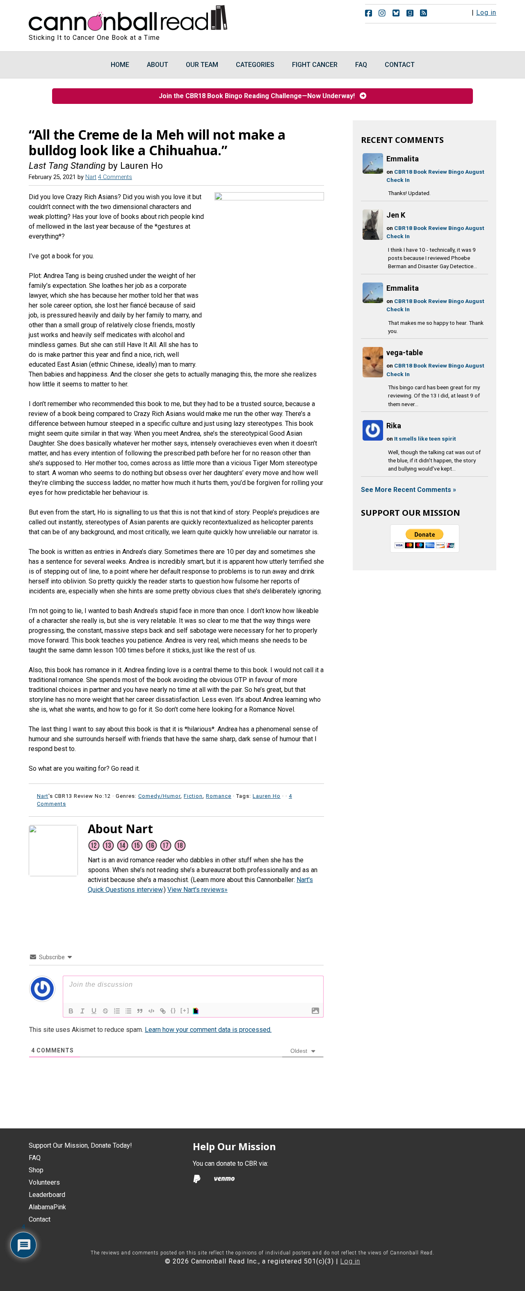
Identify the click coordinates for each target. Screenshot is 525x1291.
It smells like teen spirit (425, 438)
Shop (36, 1170)
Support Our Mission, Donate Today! (80, 1145)
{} (173, 1010)
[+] (184, 1010)
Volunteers (44, 1182)
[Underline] (94, 1011)
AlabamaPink (47, 1207)
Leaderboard (47, 1195)
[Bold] (71, 1011)
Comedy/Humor (159, 796)
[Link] (163, 1011)
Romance (218, 796)
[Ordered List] (117, 1011)
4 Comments (115, 177)
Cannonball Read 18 (128, 16)
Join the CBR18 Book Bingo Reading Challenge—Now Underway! (259, 96)
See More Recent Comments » (408, 490)
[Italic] (82, 1011)
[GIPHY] (197, 1011)
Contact (39, 1219)
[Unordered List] (128, 1011)
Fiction (193, 796)
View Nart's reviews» (197, 890)
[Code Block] (151, 1011)
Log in (486, 12)
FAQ (35, 1158)
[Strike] (105, 1011)
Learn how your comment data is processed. (208, 1030)
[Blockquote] (140, 1011)
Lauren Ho (267, 796)
